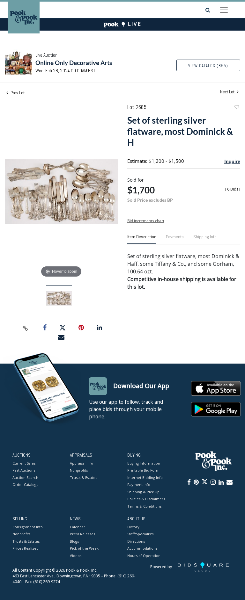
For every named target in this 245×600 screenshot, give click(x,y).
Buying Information (143, 463)
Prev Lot (17, 93)
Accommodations (142, 548)
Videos (75, 555)
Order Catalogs (25, 484)
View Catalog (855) (208, 66)
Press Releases (82, 533)
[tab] (141, 239)
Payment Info (138, 484)
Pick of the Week (84, 548)
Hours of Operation (143, 555)
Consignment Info (27, 526)
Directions (136, 541)
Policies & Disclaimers (146, 498)
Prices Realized (25, 548)
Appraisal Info (81, 463)
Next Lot (227, 92)
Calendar (77, 526)
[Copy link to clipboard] (25, 328)
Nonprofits (79, 470)
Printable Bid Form (143, 470)
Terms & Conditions (144, 506)
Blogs (74, 541)
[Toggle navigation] (224, 10)
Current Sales (23, 463)
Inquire (232, 161)
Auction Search (25, 477)
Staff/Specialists (140, 533)
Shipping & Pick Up (143, 491)
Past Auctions (23, 470)
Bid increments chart (145, 220)
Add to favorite (236, 108)
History (133, 526)
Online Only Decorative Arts (73, 62)
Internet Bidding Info (145, 477)
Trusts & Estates (83, 477)
